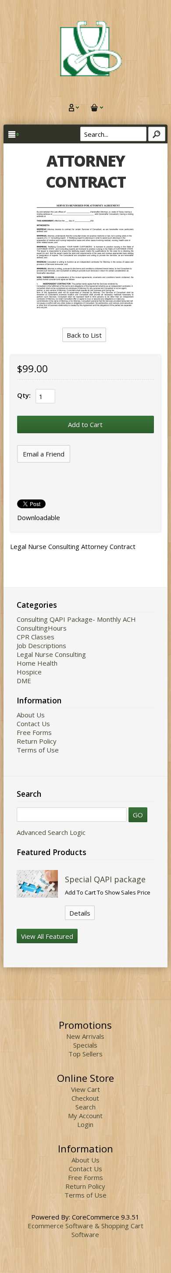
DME (24, 680)
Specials (85, 1045)
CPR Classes (35, 636)
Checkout (85, 1098)
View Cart (85, 1089)
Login (85, 1124)
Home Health (37, 663)
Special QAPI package (105, 879)
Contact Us (33, 723)
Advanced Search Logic (51, 832)
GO (138, 814)
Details (79, 913)
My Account (85, 1115)
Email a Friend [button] (43, 453)
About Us (31, 714)
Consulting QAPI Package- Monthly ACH (76, 619)
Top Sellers (85, 1053)
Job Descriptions (41, 645)
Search (85, 1106)
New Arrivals (85, 1036)
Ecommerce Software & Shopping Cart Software (85, 1230)
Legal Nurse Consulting (51, 654)
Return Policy (37, 741)
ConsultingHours (42, 628)
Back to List (84, 335)
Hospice (29, 671)
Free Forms (34, 732)
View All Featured (47, 936)
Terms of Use (38, 749)
